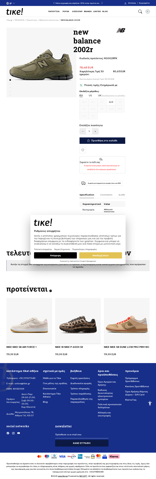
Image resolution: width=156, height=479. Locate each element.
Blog (45, 402)
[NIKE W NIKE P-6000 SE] (78, 321)
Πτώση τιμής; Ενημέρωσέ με (100, 85)
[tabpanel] (41, 62)
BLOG (105, 11)
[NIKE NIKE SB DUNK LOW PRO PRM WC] (127, 321)
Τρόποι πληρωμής (80, 388)
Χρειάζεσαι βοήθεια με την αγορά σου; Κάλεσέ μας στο (78, 2)
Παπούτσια (32, 20)
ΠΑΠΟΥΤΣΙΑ (54, 11)
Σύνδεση (132, 3)
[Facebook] (7, 433)
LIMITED (97, 11)
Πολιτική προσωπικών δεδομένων (110, 406)
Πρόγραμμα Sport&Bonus (132, 380)
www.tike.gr (63, 476)
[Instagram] (13, 433)
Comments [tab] (106, 194)
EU (81, 95)
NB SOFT (83, 476)
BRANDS (88, 11)
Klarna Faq (130, 399)
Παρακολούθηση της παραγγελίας (81, 400)
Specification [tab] (87, 194)
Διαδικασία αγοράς (81, 383)
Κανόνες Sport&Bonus (137, 386)
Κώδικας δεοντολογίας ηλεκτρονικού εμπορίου (105, 395)
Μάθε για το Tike (52, 378)
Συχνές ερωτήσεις (80, 378)
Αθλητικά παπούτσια (48, 20)
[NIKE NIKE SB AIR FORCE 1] (29, 321)
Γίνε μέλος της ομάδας (55, 383)
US (90, 95)
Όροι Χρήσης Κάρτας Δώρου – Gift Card (136, 393)
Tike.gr (9, 20)
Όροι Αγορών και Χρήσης (107, 383)
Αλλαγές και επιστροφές (104, 414)
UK (99, 95)
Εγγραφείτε (144, 3)
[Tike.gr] (14, 11)
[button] (10, 3)
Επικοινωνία (49, 388)
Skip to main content (18, 3)
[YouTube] (18, 433)
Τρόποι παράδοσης (80, 393)
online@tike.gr (22, 383)
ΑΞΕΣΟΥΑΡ (77, 11)
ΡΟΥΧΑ (66, 11)
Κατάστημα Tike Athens (52, 395)
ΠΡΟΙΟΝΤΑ (19, 20)
